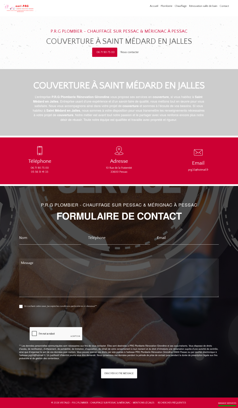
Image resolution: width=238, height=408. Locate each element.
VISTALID (65, 402)
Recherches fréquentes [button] (172, 402)
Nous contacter (130, 52)
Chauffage (181, 6)
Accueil (154, 6)
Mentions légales (143, 402)
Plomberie (166, 6)
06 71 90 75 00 (106, 52)
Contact (224, 6)
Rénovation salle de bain (203, 6)
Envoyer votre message (119, 373)
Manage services (227, 403)
